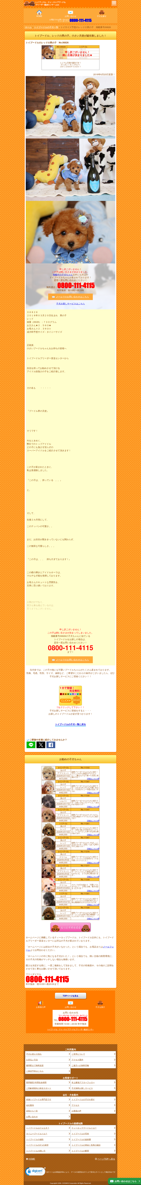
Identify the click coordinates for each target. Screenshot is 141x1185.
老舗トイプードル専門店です (38, 1099)
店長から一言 (32, 1110)
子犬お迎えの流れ (34, 1054)
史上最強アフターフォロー (83, 1082)
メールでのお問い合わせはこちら (72, 296)
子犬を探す (102, 16)
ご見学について (78, 1054)
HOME (39, 16)
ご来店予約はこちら (35, 1071)
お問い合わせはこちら (126, 1181)
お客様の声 (41, 1007)
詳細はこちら (92, 779)
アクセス (75, 1105)
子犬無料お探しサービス (82, 1088)
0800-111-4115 (81, 20)
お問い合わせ (70, 16)
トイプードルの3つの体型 (37, 1145)
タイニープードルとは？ (36, 1133)
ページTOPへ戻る (106, 1158)
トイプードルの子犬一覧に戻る (70, 724)
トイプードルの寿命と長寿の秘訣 (86, 1145)
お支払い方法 (32, 1059)
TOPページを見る (70, 995)
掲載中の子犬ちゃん (63, 274)
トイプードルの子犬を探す (83, 1099)
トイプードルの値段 (35, 1139)
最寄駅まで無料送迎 (35, 1065)
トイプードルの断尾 (80, 1150)
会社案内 (30, 1105)
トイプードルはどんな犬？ (37, 1128)
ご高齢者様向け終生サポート (38, 1088)
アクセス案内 (77, 1059)
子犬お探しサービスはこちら (70, 303)
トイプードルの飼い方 (35, 1150)
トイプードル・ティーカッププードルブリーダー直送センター (70, 1029)
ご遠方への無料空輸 (80, 1065)
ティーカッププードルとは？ (84, 1128)
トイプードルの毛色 (80, 1133)
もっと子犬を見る (70, 927)
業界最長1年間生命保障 (36, 1082)
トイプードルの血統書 (81, 1139)
